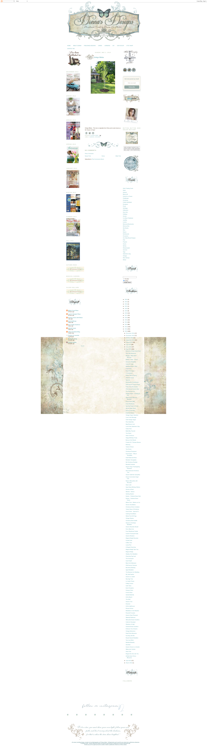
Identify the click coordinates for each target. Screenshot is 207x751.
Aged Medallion (130, 569)
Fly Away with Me (130, 635)
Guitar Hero (129, 428)
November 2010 (130, 335)
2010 (126, 331)
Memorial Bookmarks (128, 224)
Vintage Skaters (130, 518)
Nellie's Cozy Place (73, 310)
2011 (126, 329)
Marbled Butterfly (130, 642)
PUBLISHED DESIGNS (90, 45)
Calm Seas (128, 585)
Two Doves (128, 449)
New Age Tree (129, 579)
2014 (126, 322)
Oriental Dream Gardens (132, 626)
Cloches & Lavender (73, 335)
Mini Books (125, 228)
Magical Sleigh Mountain (132, 538)
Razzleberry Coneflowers (132, 382)
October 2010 (129, 337)
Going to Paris (129, 590)
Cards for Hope (130, 364)
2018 (126, 313)
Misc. (124, 230)
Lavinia (125, 222)
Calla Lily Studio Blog (74, 331)
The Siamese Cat (130, 391)
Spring (124, 246)
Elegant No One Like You (132, 653)
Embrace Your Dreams (131, 628)
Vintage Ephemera (130, 631)
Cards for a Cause (127, 196)
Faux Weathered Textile (132, 531)
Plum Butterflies (130, 422)
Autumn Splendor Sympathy (133, 474)
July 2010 (128, 344)
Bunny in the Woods (131, 440)
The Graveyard (129, 558)
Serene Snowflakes (131, 504)
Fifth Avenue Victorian (131, 565)
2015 (126, 320)
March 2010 (129, 662)
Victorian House (130, 377)
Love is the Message (131, 417)
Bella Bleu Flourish (130, 431)
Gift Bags (125, 208)
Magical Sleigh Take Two (132, 549)
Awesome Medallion (131, 361)
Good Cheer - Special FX (132, 511)
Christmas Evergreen (131, 451)
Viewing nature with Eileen (75, 317)
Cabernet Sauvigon (131, 622)
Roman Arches (129, 608)
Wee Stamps (126, 257)
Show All (82, 345)
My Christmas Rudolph (131, 462)
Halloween (125, 210)
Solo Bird (128, 644)
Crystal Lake (129, 540)
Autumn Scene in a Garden (133, 647)
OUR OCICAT (120, 45)
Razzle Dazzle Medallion (132, 638)
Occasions (125, 236)
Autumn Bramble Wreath (132, 526)
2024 (126, 299)
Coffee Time (129, 542)
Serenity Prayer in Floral (132, 406)
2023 (126, 301)
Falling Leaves (129, 583)
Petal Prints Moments (131, 633)
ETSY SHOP (130, 45)
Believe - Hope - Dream (132, 359)
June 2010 (129, 346)
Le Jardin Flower (130, 581)
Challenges (126, 198)
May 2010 (128, 349)
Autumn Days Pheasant (132, 615)
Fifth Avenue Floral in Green (133, 384)
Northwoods (126, 234)
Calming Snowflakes (131, 513)
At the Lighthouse (130, 606)
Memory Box (126, 226)
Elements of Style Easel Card (133, 351)
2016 (126, 317)
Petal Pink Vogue (130, 371)
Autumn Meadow (130, 535)
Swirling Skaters (130, 494)
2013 (126, 324)
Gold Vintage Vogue (131, 419)
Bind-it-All (125, 194)
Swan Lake (128, 484)
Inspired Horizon (130, 412)
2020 (126, 308)
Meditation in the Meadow (132, 610)
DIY (113, 45)
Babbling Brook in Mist (131, 366)
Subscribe (132, 87)
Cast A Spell (129, 560)
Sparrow (128, 380)
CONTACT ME (71, 48)
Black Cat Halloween (131, 563)
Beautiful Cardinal (130, 464)
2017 (126, 315)
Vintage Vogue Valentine (132, 415)
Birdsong (128, 444)
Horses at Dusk (130, 489)
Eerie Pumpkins (130, 588)
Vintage (125, 255)
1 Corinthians (129, 373)
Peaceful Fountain (130, 613)
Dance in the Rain (130, 410)
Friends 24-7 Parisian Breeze (133, 442)
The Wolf (128, 599)
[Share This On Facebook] (86, 133)
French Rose (129, 592)
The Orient (128, 433)
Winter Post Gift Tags (131, 516)
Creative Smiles (72, 342)
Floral (124, 206)
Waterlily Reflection (130, 617)
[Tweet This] (89, 133)
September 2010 (130, 340)
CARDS (100, 45)
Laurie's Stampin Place (74, 314)
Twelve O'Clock (130, 446)
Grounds (97, 136)
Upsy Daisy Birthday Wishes (133, 487)
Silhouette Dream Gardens (132, 619)
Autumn (125, 192)
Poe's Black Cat (130, 529)
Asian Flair (128, 651)
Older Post (118, 156)
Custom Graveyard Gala (132, 533)
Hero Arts (125, 212)
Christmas (125, 200)
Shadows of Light (130, 624)
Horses (125, 216)
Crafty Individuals (127, 202)
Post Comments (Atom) (98, 159)
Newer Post (88, 156)
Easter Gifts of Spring (131, 375)
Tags (124, 251)
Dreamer (128, 604)
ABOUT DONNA (77, 45)
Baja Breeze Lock (130, 424)
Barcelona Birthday (130, 567)
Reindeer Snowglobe (131, 460)
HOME (69, 45)
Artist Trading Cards (128, 188)
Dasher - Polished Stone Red (133, 496)
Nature (124, 232)
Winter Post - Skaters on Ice (133, 502)
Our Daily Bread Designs (129, 238)
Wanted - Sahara (130, 491)
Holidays (125, 214)
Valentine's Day (127, 253)
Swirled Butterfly (130, 594)
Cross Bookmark (130, 403)
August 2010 (129, 342)
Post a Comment (89, 153)
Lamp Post (128, 545)
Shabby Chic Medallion (131, 554)
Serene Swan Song (131, 408)
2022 (126, 304)
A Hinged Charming (131, 547)
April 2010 (129, 660)
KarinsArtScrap (72, 321)
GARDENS (107, 45)
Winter (124, 259)
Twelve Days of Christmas (132, 509)
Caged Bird (128, 368)
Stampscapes (126, 248)
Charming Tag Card (131, 556)
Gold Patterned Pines (131, 457)
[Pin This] (93, 133)
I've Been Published (128, 218)
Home (103, 156)
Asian (124, 190)
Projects (125, 242)
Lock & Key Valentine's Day (133, 426)
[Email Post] (100, 135)
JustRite (125, 220)
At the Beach (129, 597)
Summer (125, 249)
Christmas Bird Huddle (131, 520)
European (125, 204)
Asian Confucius (130, 435)
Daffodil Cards (72, 328)
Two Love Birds (130, 640)
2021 (126, 306)
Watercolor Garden (130, 649)
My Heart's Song (72, 338)
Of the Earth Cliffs (130, 401)
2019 (126, 310)
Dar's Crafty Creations (74, 324)
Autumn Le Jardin (130, 576)
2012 (126, 326)
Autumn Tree (129, 601)
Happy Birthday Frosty (131, 437)
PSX (124, 240)
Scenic (124, 244)
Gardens (91, 136)
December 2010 (130, 333)
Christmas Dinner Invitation (133, 507)
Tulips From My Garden (132, 386)
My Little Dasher (130, 574)
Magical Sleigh (129, 551)
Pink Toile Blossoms (131, 353)
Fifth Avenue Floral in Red (132, 389)
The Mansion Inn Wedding (132, 572)
